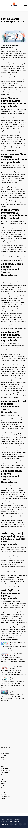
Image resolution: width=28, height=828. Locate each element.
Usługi (3, 800)
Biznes (3, 751)
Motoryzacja (4, 768)
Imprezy (3, 762)
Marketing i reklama (7, 764)
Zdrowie (3, 805)
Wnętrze (3, 803)
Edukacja (3, 757)
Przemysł (3, 779)
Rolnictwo (4, 781)
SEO (7, 87)
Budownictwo (5, 753)
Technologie (4, 790)
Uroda (3, 798)
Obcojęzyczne (5, 772)
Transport (4, 792)
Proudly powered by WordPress (10, 819)
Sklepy (3, 783)
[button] (25, 5)
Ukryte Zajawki (5, 796)
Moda (2, 766)
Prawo (3, 777)
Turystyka (4, 794)
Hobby (3, 759)
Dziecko (3, 755)
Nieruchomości (5, 770)
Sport (2, 785)
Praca (3, 775)
